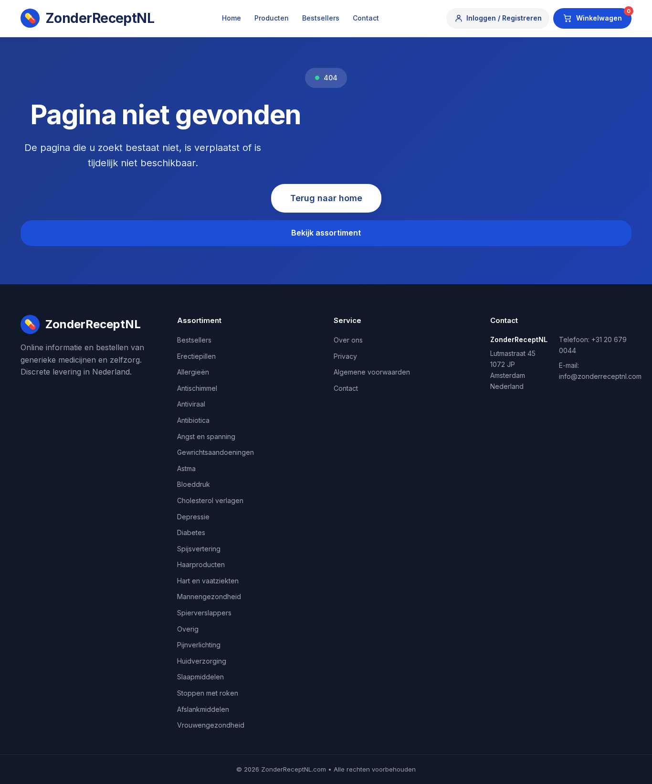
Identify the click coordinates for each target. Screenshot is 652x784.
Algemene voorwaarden (372, 372)
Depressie (193, 517)
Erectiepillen (196, 356)
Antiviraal (191, 404)
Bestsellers (320, 18)
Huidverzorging (201, 661)
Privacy (345, 356)
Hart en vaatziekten (208, 581)
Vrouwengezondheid (210, 725)
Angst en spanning (206, 436)
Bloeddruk (193, 484)
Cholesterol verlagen (210, 500)
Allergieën (193, 372)
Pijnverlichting (199, 645)
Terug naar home (326, 198)
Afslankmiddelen (203, 709)
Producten (271, 18)
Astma (186, 468)
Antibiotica (193, 420)
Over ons (348, 340)
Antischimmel (197, 388)
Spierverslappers (204, 613)
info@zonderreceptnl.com (600, 376)
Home (231, 18)
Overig (188, 629)
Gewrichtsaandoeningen (215, 452)
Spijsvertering (199, 549)
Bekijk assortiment (326, 232)
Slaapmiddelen (200, 677)
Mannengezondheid (209, 596)
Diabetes (191, 532)
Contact (366, 18)
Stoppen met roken (207, 693)
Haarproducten (201, 564)
